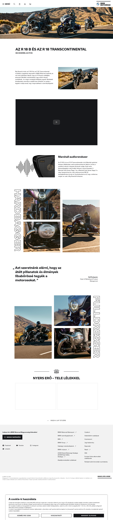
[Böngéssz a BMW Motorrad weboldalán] (14, 3)
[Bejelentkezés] (25, 3)
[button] (6, 4)
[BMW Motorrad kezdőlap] (103, 4)
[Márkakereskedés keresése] (20, 3)
